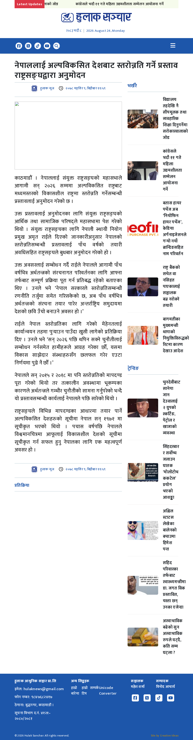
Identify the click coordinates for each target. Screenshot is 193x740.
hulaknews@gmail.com (44, 689)
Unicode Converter (108, 691)
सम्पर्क (94, 688)
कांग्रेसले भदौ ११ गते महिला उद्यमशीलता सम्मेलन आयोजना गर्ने (113, 4)
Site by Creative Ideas (164, 735)
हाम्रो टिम (85, 691)
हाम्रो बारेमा (75, 691)
